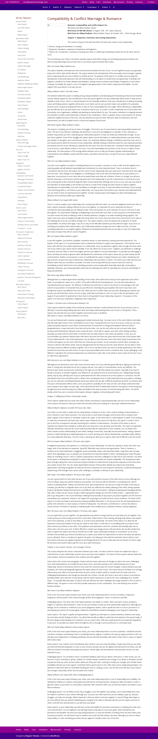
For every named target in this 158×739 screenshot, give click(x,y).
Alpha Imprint (23, 35)
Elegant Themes (32, 736)
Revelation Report (24, 101)
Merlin (20, 31)
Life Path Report (24, 28)
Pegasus (68, 7)
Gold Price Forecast (25, 252)
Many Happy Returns (25, 217)
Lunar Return (22, 214)
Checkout (107, 2)
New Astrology (23, 143)
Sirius (45, 7)
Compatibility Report (25, 183)
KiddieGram (22, 73)
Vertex (20, 112)
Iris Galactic (22, 69)
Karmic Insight (23, 156)
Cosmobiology (23, 129)
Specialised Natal (22, 38)
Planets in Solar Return (26, 221)
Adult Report (22, 41)
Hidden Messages (24, 66)
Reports (78, 7)
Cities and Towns (24, 291)
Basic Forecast (23, 234)
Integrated (20, 163)
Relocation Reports (23, 284)
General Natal (21, 21)
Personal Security (24, 94)
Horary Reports (21, 311)
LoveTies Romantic (25, 193)
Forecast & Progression (25, 232)
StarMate (21, 200)
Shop (92, 2)
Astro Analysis (23, 45)
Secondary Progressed (26, 274)
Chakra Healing (23, 48)
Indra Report (22, 24)
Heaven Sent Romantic (26, 190)
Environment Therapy (26, 294)
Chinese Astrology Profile (27, 146)
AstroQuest (22, 314)
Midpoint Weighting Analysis (28, 84)
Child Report (22, 52)
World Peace (22, 119)
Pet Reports (20, 301)
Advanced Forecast (25, 238)
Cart (98, 2)
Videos (105, 7)
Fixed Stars (22, 55)
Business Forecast (24, 245)
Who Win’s (21, 317)
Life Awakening (23, 77)
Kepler (56, 7)
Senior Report (23, 105)
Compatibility (21, 173)
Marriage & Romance (26, 179)
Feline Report (23, 304)
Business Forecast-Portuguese (29, 277)
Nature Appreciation (25, 87)
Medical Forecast (24, 133)
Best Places (22, 287)
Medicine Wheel (23, 80)
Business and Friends (25, 176)
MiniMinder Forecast (25, 263)
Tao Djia (21, 281)
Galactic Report (23, 62)
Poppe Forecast (23, 267)
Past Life (19, 150)
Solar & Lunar (21, 208)
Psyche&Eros (23, 197)
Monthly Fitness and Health (28, 225)
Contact (139, 2)
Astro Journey (23, 242)
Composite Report (24, 186)
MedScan (21, 136)
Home (84, 2)
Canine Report (23, 308)
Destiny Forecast (24, 249)
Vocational (21, 116)
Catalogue (92, 7)
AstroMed (21, 126)
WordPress (55, 736)
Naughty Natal (23, 91)
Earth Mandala (23, 109)
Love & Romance (24, 259)
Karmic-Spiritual (23, 256)
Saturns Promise (24, 166)
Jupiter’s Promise (24, 169)
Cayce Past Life (23, 152)
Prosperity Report (24, 98)
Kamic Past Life (23, 160)
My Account (119, 2)
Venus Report (23, 204)
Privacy (130, 2)
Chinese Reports (22, 140)
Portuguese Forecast (25, 270)
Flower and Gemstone (26, 59)
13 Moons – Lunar (24, 228)
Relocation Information (26, 298)
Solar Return (22, 210)
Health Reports (21, 123)
